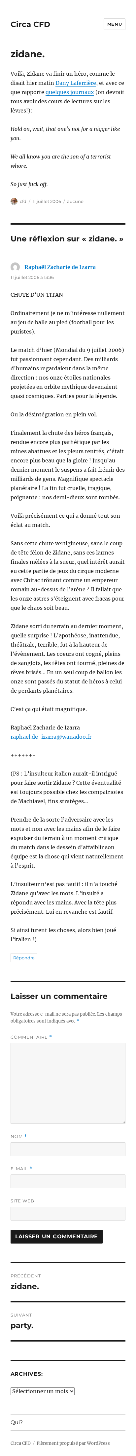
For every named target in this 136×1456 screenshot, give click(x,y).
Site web (22, 1200)
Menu (114, 24)
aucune (75, 201)
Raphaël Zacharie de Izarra (60, 267)
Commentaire (31, 1037)
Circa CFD (30, 24)
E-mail (21, 1169)
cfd (23, 201)
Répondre (24, 957)
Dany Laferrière (75, 83)
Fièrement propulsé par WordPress (73, 1443)
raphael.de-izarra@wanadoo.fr (51, 736)
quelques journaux (70, 92)
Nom (19, 1136)
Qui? (17, 1422)
